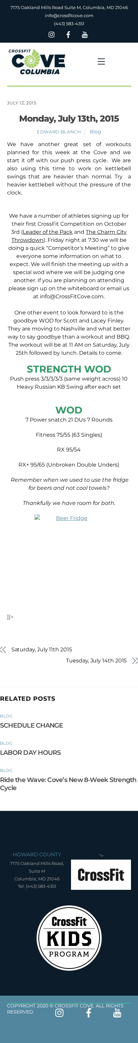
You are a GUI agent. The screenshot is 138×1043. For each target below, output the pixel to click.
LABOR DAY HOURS (30, 752)
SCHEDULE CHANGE (31, 725)
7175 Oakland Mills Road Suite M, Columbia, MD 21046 (69, 7)
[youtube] (84, 34)
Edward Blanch (59, 131)
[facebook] (68, 34)
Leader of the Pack (48, 232)
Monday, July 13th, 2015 (69, 118)
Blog (95, 132)
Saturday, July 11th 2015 (41, 649)
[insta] (52, 34)
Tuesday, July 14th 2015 (96, 660)
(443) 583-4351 (69, 23)
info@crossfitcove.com (69, 15)
